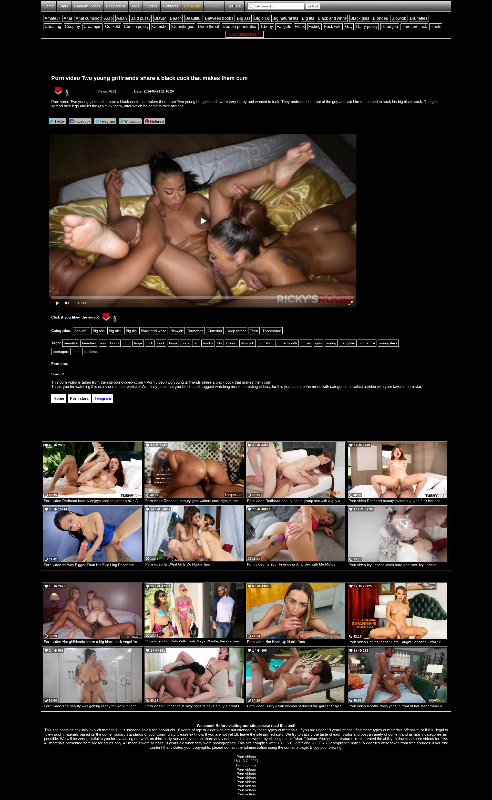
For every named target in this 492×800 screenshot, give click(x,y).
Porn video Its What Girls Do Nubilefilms (177, 564)
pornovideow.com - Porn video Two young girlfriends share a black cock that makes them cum (192, 382)
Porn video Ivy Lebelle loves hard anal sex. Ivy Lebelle (392, 565)
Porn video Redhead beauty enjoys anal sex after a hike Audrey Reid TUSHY (93, 501)
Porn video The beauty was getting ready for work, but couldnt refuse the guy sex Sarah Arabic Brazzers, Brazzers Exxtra (93, 706)
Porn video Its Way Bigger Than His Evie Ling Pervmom (89, 565)
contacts (291, 747)
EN (230, 6)
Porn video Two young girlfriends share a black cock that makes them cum (149, 78)
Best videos (116, 6)
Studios (151, 6)
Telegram (214, 6)
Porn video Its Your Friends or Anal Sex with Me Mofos (291, 564)
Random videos (87, 6)
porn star (413, 386)
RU (239, 6)
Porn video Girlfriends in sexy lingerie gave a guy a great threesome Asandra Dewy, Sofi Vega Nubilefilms (194, 706)
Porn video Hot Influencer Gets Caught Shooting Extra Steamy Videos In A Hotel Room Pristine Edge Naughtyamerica (397, 642)
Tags (135, 6)
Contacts (170, 6)
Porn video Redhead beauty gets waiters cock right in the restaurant (194, 501)
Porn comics (246, 765)
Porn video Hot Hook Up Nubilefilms (276, 642)
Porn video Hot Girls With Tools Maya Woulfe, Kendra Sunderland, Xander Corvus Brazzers (194, 641)
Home (49, 6)
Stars (63, 6)
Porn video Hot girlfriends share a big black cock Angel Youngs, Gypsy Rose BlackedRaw (93, 642)
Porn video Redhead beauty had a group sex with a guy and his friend (296, 501)
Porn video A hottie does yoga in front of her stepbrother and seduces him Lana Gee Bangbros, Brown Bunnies (397, 706)
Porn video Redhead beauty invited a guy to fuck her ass (394, 501)
